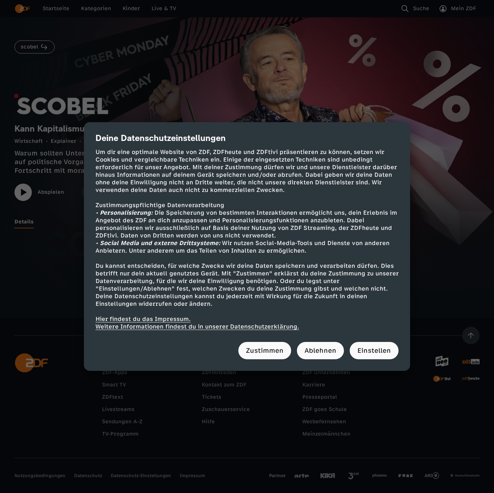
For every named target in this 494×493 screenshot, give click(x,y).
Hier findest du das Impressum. (143, 319)
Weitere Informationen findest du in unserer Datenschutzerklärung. (197, 326)
